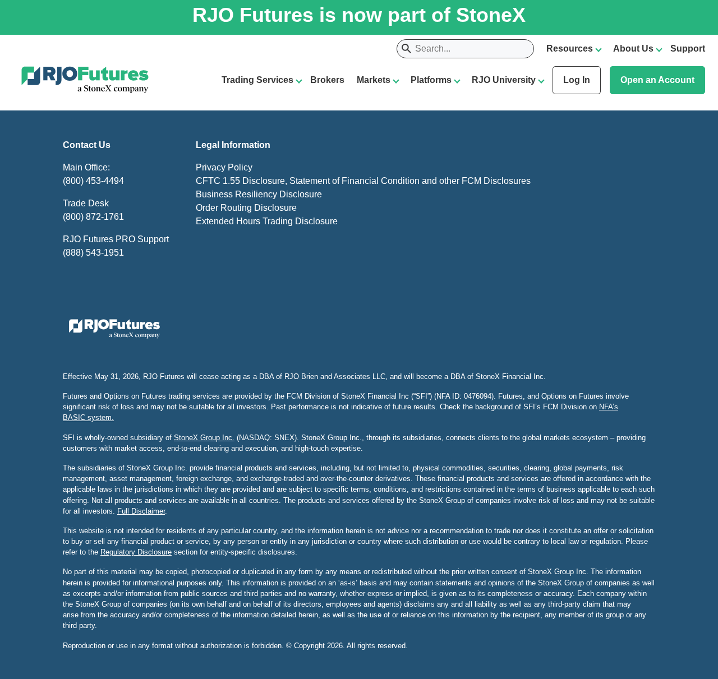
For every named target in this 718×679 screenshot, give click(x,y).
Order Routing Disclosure (246, 208)
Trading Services (257, 80)
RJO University (504, 80)
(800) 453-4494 (93, 181)
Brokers (327, 80)
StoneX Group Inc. (204, 437)
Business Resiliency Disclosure (259, 194)
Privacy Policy (224, 167)
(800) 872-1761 (93, 216)
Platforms (431, 80)
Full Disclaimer (141, 511)
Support (687, 48)
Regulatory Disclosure (136, 552)
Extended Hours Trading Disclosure (267, 221)
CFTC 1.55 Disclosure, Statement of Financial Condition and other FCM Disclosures (363, 181)
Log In (576, 80)
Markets (373, 80)
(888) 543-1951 (93, 252)
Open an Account (657, 80)
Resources (569, 48)
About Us (633, 48)
